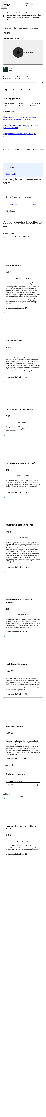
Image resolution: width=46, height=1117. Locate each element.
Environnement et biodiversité (34, 104)
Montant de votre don (14, 781)
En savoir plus (11, 174)
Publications (17, 149)
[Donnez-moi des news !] (6, 90)
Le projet (6, 149)
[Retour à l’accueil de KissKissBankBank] (8, 4)
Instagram (32, 204)
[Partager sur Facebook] (14, 90)
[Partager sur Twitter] (22, 90)
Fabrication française (20, 104)
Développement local (9, 104)
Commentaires (30, 149)
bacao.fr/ (9, 213)
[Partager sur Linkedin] (29, 90)
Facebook (14, 204)
